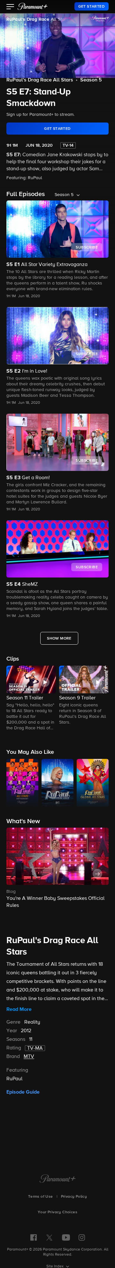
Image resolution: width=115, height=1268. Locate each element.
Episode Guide (23, 1092)
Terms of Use (40, 1197)
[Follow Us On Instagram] (82, 1237)
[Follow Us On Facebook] (33, 1237)
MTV (29, 1056)
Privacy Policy (74, 1197)
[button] (10, 7)
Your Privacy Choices (57, 1212)
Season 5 (91, 80)
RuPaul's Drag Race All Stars (37, 19)
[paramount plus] (33, 6)
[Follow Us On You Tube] (66, 1237)
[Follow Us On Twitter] (49, 1237)
